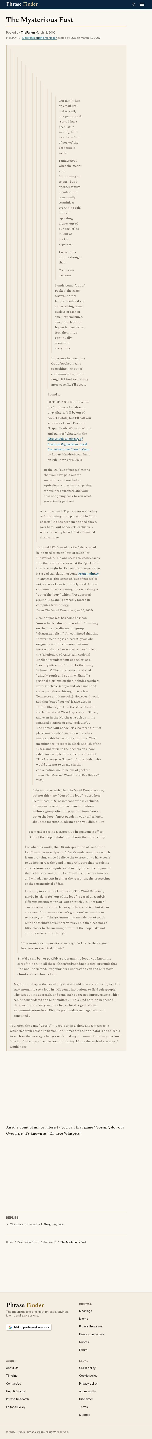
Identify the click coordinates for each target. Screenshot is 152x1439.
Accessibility (87, 1391)
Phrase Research (17, 1399)
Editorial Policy (15, 1407)
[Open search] (134, 4)
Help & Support (16, 1391)
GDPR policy (87, 1368)
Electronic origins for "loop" (39, 37)
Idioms (83, 1318)
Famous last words (92, 1334)
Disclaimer (86, 1399)
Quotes (84, 1342)
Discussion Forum (28, 1242)
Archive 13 (49, 1242)
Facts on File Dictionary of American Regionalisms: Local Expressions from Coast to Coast (69, 444)
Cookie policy (88, 1375)
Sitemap (84, 1414)
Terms (83, 1407)
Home (9, 1242)
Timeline (12, 1375)
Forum (83, 1349)
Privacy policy (88, 1383)
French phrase (88, 573)
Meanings (85, 1311)
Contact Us (13, 1383)
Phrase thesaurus (91, 1326)
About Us (12, 1368)
